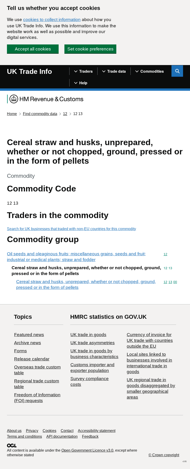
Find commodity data (40, 114)
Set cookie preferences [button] (90, 49)
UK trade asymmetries (92, 342)
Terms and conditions (24, 436)
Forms (20, 350)
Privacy (32, 431)
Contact (67, 431)
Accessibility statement (96, 431)
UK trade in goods (88, 334)
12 (65, 114)
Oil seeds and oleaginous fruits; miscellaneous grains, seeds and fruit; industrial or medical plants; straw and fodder (76, 256)
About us (14, 431)
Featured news (29, 334)
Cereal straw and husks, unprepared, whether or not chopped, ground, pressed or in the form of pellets (86, 284)
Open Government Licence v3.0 (87, 450)
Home (12, 114)
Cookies (49, 431)
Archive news (27, 342)
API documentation (62, 436)
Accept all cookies (33, 49)
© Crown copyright (164, 455)
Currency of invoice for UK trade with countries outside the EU (150, 340)
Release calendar (31, 358)
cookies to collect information (52, 19)
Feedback (90, 436)
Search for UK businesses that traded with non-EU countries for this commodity (71, 229)
